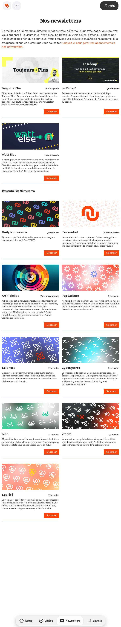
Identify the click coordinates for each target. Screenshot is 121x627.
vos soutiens (29, 104)
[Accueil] (7, 5)
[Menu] (16, 5)
